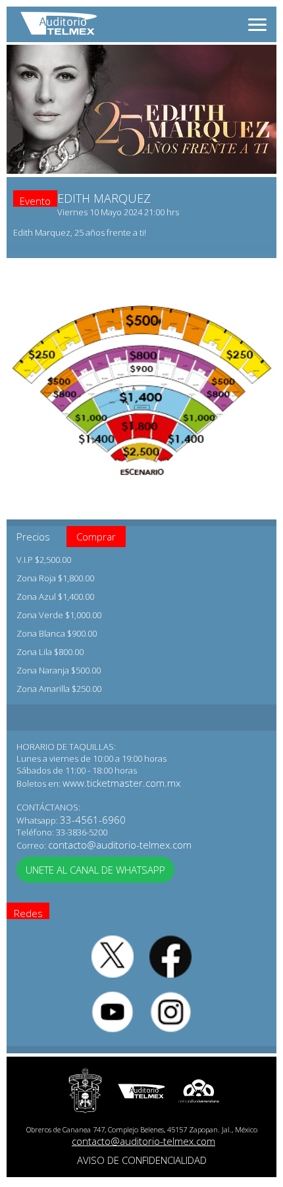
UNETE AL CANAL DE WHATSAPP (95, 869)
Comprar (96, 536)
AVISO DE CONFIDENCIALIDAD (142, 1160)
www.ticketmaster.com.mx (121, 782)
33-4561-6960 (93, 819)
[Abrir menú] (257, 25)
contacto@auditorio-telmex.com (120, 844)
